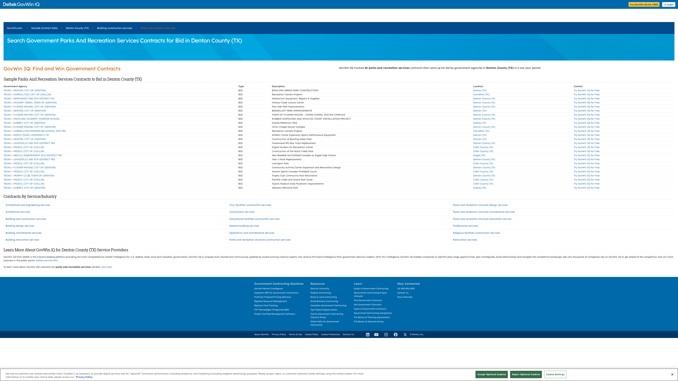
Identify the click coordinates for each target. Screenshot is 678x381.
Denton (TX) (480, 90)
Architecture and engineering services (28, 205)
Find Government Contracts (368, 300)
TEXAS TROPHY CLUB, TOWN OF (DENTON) (29, 175)
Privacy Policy (279, 334)
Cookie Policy (311, 334)
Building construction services (114, 28)
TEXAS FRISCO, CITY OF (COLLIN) (24, 147)
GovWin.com (14, 28)
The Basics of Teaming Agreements (372, 317)
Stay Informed (404, 297)
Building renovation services (22, 239)
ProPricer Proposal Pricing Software (272, 297)
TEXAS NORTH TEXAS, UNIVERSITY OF (26, 135)
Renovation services (465, 239)
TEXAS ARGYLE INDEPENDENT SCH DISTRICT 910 (33, 155)
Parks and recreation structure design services (480, 205)
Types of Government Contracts (370, 308)
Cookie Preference (330, 334)
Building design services (20, 225)
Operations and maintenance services (251, 232)
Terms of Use (295, 334)
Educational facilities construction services (254, 218)
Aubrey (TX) (479, 122)
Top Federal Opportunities (323, 309)
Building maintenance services (24, 232)
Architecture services (18, 211)
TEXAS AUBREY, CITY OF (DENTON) (24, 122)
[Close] (672, 374)
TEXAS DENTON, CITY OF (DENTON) (25, 90)
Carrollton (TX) (481, 94)
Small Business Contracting (324, 301)
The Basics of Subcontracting (368, 321)
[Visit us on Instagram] (384, 334)
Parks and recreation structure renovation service (482, 218)
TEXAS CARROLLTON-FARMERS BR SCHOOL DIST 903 (35, 130)
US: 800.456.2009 (406, 288)
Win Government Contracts (368, 304)
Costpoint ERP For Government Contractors (276, 292)
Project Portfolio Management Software (274, 314)
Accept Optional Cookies (491, 374)
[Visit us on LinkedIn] (366, 334)
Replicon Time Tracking (266, 305)
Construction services (242, 211)
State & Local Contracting (323, 297)
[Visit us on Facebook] (394, 334)
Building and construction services (26, 218)
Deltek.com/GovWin (47, 260)
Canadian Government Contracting (328, 305)
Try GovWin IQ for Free (586, 90)
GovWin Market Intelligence (268, 288)
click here (106, 266)
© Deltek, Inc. (417, 334)
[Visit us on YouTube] (375, 334)
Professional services (465, 225)
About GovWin (261, 334)
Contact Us (403, 292)
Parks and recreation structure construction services (260, 239)
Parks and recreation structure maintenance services (484, 211)
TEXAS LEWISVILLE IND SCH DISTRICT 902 (29, 143)
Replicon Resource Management (270, 301)
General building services (244, 225)
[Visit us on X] (403, 334)
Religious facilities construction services (476, 232)
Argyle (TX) (479, 155)
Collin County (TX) (483, 147)
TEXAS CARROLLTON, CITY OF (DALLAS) (27, 94)
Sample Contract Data (44, 28)
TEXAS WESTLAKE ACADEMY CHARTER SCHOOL (32, 118)
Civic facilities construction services (250, 205)
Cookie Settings (555, 374)
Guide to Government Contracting (371, 288)
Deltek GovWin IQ (315, 4)
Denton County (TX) (77, 28)
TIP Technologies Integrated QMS (271, 309)
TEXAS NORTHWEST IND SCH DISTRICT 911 (29, 98)
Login (670, 4)
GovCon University (319, 288)
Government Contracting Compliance (373, 313)
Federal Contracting (320, 292)
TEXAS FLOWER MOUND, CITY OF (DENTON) (30, 106)
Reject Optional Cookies (526, 374)
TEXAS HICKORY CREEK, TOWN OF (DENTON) (30, 102)
